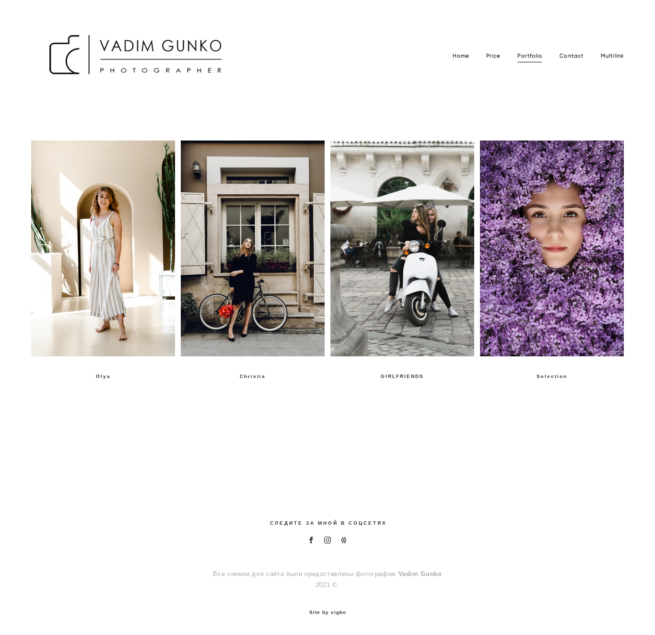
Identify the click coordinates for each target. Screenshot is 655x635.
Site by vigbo (327, 612)
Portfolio (529, 56)
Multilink (612, 56)
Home (461, 56)
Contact (572, 56)
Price (493, 56)
